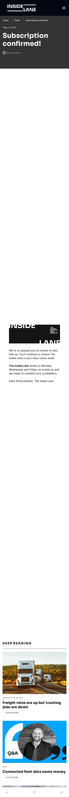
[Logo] (21, 8)
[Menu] (64, 8)
